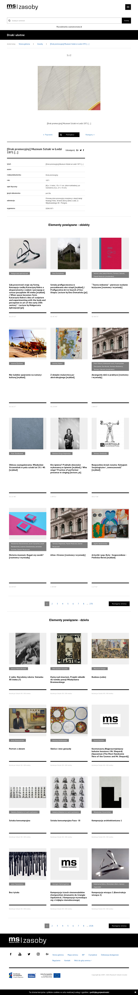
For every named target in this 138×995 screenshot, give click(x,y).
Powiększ (70, 135)
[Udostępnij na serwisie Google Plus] (77, 150)
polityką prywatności (99, 992)
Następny (89, 135)
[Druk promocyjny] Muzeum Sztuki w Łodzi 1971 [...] (69, 44)
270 (91, 604)
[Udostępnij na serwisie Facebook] (83, 150)
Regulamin (56, 960)
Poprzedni (49, 135)
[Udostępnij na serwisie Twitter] (81, 150)
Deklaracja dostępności (110, 955)
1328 (91, 926)
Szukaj (126, 20)
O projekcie (93, 955)
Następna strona (119, 604)
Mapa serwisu (73, 955)
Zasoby (40, 44)
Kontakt (67, 960)
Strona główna (24, 44)
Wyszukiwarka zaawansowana (68, 27)
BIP (83, 955)
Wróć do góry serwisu (83, 960)
